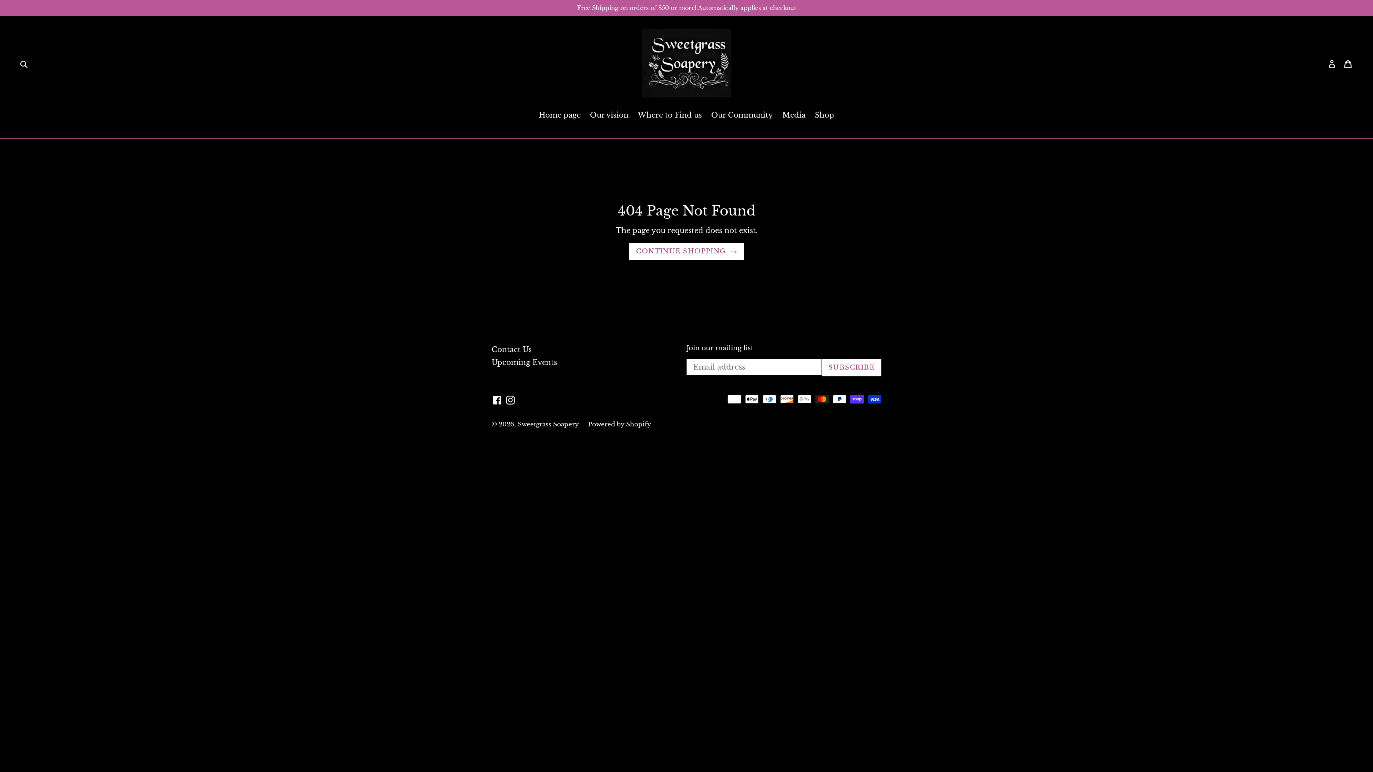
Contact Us (512, 349)
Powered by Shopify (619, 424)
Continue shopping (681, 251)
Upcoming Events (524, 362)
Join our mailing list (719, 348)
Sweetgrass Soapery (548, 424)
